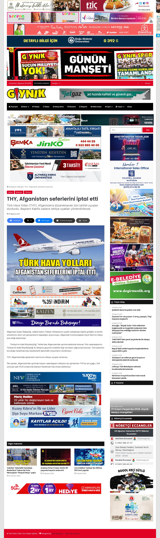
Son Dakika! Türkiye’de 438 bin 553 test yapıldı (88, 469)
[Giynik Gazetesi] (26, 94)
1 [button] (9, 78)
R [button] (23, 78)
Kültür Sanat (97, 107)
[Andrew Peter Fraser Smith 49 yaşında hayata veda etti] (56, 457)
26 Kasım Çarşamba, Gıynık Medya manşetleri (127, 411)
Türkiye (36, 107)
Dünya (46, 107)
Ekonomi (72, 107)
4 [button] (20, 78)
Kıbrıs (25, 107)
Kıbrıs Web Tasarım (72, 533)
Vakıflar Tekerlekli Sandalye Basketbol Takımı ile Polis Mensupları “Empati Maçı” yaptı (21, 470)
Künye (147, 83)
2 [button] (12, 78)
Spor (109, 107)
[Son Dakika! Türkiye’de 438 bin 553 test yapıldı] (89, 457)
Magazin (83, 107)
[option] (131, 401)
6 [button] (27, 78)
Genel (10, 192)
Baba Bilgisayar (57, 533)
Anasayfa (14, 107)
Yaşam (119, 107)
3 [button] (16, 78)
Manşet (20, 187)
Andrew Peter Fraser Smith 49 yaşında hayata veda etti (54, 469)
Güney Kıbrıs (59, 107)
